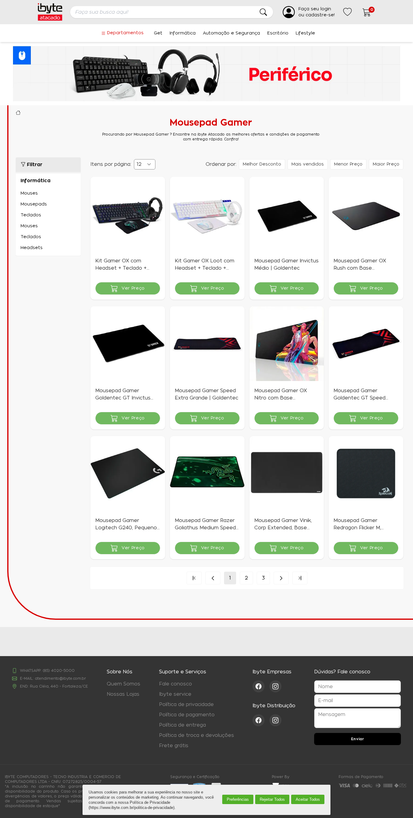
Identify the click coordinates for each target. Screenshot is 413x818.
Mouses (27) (48, 193)
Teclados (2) (48, 215)
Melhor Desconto (262, 164)
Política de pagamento (187, 714)
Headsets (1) (48, 247)
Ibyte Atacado (18, 112)
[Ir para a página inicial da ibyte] (50, 12)
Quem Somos (123, 684)
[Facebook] (260, 686)
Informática (183, 33)
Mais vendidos (307, 164)
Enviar (357, 739)
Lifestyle (305, 33)
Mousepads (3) (48, 204)
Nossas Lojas (123, 694)
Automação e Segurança (231, 33)
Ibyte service (175, 694)
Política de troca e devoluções (196, 735)
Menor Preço (348, 164)
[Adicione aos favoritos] (99, 185)
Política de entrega (182, 725)
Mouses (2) (48, 226)
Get (158, 33)
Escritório (277, 33)
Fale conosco (175, 684)
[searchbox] (171, 12)
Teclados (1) (48, 237)
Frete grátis (173, 745)
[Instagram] (275, 686)
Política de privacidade (186, 704)
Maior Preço (386, 164)
